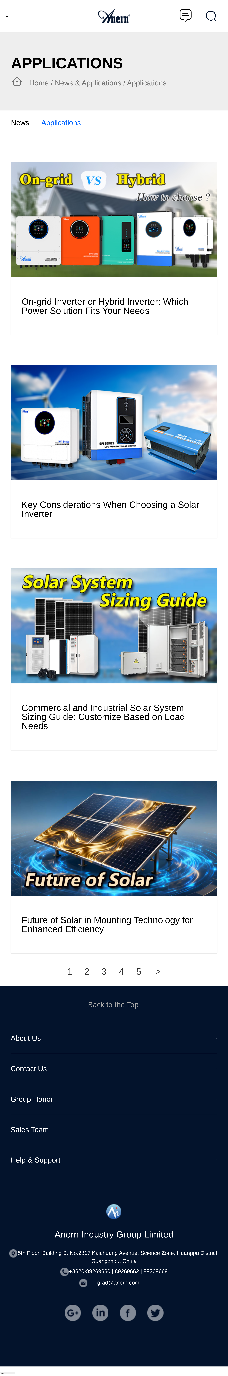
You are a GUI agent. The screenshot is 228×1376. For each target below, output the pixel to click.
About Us (26, 1038)
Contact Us (29, 1069)
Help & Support (35, 1160)
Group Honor (32, 1099)
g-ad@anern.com (118, 1282)
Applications (61, 123)
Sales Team (30, 1129)
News (20, 123)
